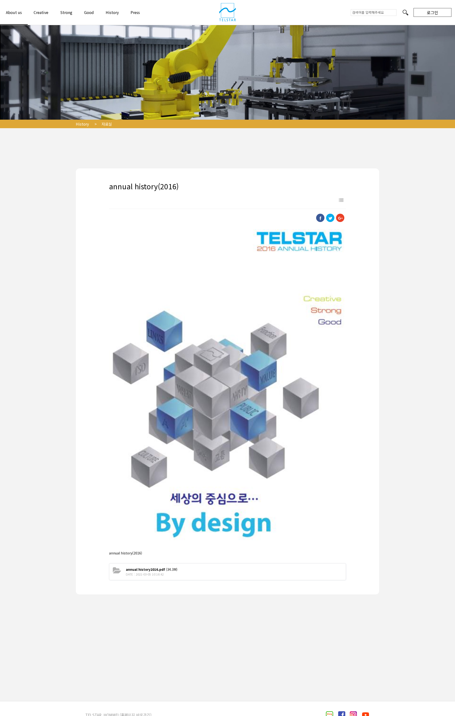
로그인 (432, 12)
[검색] (405, 12)
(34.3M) (151, 569)
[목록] (341, 200)
